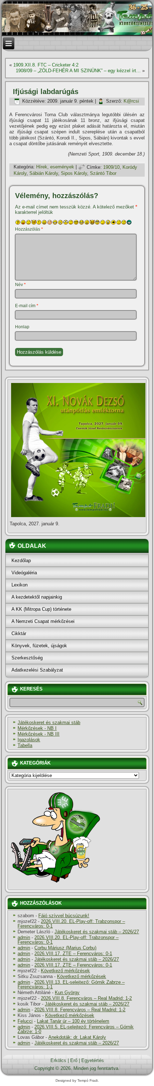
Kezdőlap (21, 560)
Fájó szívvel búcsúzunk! (63, 915)
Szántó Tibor (103, 173)
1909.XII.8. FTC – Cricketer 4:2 (45, 65)
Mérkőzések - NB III (38, 734)
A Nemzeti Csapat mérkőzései (42, 621)
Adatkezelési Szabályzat (37, 670)
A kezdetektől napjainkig (36, 597)
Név (20, 284)
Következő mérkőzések (65, 970)
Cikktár (18, 633)
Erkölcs (58, 1060)
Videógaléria (24, 572)
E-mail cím (26, 305)
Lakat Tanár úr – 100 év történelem (73, 1021)
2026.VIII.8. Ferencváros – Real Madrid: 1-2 (86, 998)
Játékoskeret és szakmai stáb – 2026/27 (96, 931)
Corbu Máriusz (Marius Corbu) (65, 947)
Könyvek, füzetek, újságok (39, 645)
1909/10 (111, 167)
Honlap (22, 326)
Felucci (25, 1021)
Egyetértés (92, 1060)
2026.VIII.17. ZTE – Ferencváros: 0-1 (73, 953)
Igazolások (29, 739)
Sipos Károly (74, 173)
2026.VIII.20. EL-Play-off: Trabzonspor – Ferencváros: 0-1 (71, 924)
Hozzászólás (29, 229)
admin (24, 937)
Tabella (25, 745)
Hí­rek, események (55, 167)
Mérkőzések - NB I (37, 728)
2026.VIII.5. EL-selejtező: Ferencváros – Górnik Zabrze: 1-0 (76, 1029)
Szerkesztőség (27, 657)
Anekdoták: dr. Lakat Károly (77, 1037)
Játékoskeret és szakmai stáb (49, 722)
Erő (73, 1060)
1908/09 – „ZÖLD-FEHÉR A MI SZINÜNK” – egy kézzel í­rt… (78, 70)
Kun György (67, 992)
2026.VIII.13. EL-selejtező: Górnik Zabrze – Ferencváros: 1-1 (71, 984)
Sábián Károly (43, 173)
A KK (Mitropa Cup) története (41, 609)
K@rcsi (131, 101)
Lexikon (19, 585)
